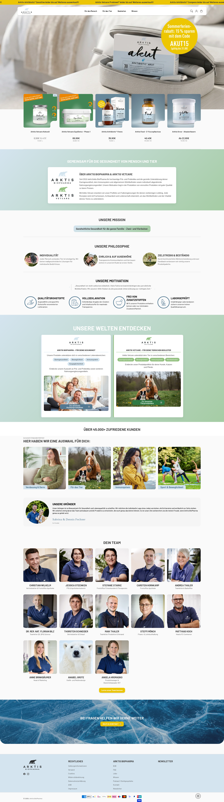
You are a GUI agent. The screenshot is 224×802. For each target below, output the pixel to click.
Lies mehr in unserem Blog (39, 39)
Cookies (71, 774)
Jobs (115, 774)
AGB (70, 785)
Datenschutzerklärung (77, 781)
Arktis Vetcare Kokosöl (40, 131)
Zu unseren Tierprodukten (147, 402)
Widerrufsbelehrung (76, 777)
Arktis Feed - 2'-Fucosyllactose (148, 131)
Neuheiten (122, 11)
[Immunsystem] (134, 468)
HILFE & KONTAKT (111, 724)
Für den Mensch (91, 11)
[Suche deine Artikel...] (191, 11)
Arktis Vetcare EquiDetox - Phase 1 (76, 131)
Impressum (72, 789)
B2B (114, 766)
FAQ (114, 770)
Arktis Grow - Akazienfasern (184, 131)
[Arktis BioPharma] (26, 11)
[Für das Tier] (89, 468)
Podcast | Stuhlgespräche (123, 781)
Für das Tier (107, 11)
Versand (71, 770)
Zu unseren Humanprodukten (74, 407)
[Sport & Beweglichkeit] (179, 468)
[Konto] (196, 11)
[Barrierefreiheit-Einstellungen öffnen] (198, 796)
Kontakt (116, 785)
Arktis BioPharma (36, 798)
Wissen (134, 11)
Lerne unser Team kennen (112, 690)
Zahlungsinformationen (77, 766)
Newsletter (117, 789)
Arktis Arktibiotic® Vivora (112, 131)
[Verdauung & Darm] (44, 468)
